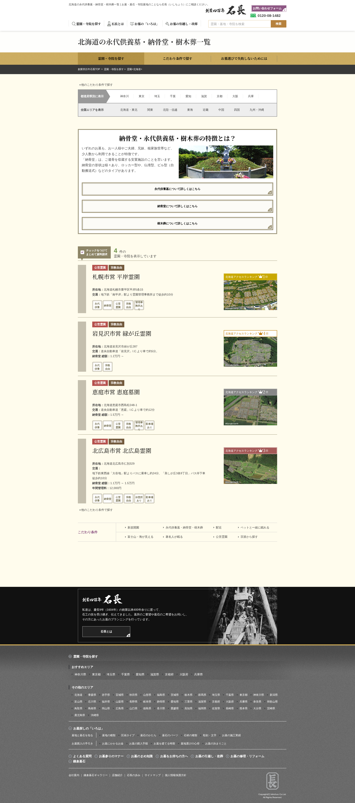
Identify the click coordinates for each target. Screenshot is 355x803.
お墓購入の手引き (82, 743)
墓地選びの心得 (190, 743)
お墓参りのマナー (111, 756)
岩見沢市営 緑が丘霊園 (121, 333)
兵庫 (251, 96)
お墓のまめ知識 (142, 756)
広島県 (120, 708)
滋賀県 (154, 674)
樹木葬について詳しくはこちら (177, 223)
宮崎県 (271, 708)
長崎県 (230, 708)
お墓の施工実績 (231, 735)
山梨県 (120, 701)
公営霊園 (221, 536)
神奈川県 (80, 674)
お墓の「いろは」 (147, 24)
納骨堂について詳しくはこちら (177, 206)
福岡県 (202, 708)
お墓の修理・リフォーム (247, 756)
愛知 (188, 96)
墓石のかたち (148, 735)
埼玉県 (111, 674)
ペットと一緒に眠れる (255, 527)
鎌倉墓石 (79, 761)
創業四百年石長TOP (89, 69)
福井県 (106, 701)
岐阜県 (147, 701)
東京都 (96, 674)
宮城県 (120, 694)
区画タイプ (128, 735)
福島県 (161, 694)
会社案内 (74, 775)
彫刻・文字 (209, 735)
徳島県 (147, 708)
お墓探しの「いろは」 (88, 728)
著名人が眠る (174, 536)
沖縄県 (95, 715)
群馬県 (202, 694)
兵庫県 (198, 674)
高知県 (188, 708)
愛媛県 (175, 708)
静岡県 (161, 701)
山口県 (133, 708)
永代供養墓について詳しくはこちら (177, 188)
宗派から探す (249, 536)
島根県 (92, 708)
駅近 (219, 527)
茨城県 (175, 694)
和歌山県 (272, 701)
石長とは (118, 24)
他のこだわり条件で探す (97, 84)
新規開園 (133, 527)
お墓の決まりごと (216, 743)
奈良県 (257, 701)
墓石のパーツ (170, 735)
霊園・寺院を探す (88, 24)
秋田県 (133, 694)
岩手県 (106, 694)
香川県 (161, 708)
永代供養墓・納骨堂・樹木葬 (184, 527)
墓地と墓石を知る (82, 735)
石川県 (92, 701)
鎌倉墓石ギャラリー (96, 775)
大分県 (257, 708)
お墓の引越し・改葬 (184, 24)
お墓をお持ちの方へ (174, 756)
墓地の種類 (108, 735)
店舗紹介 (117, 775)
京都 (219, 96)
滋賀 (204, 96)
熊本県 (244, 708)
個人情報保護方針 (175, 775)
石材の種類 (190, 735)
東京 (141, 96)
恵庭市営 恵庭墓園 (116, 392)
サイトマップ (153, 775)
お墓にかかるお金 (112, 743)
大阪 (235, 96)
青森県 (92, 694)
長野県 (133, 701)
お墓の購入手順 (138, 743)
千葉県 (125, 674)
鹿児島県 (79, 715)
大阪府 (184, 674)
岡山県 (106, 708)
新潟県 (274, 694)
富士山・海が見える (140, 536)
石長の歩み (133, 775)
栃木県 (188, 694)
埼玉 (157, 96)
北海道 (78, 694)
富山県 (78, 701)
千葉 (173, 96)
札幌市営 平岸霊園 (116, 276)
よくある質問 (82, 756)
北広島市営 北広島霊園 (121, 450)
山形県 (147, 694)
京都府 (169, 674)
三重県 (188, 701)
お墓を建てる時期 (164, 743)
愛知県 (140, 674)
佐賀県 (216, 708)
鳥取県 (78, 708)
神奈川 (124, 96)
